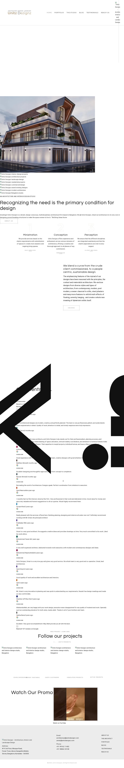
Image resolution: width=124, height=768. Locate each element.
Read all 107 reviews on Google (27, 629)
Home (49, 12)
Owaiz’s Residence (37, 658)
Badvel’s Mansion (13, 658)
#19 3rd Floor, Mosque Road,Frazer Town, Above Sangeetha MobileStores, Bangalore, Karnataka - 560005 (15, 751)
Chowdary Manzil (62, 658)
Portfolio (59, 12)
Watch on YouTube (59, 723)
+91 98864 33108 (62, 749)
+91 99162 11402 (62, 746)
